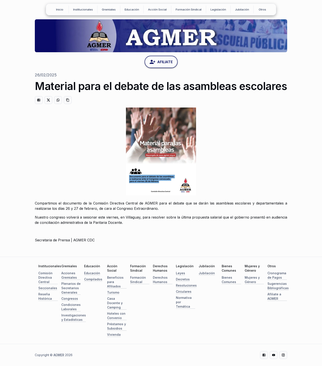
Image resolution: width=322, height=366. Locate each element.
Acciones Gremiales (69, 275)
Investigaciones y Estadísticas (73, 317)
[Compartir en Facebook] (39, 100)
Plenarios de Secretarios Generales (71, 288)
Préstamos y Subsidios (116, 326)
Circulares (183, 291)
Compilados (93, 279)
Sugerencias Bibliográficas (278, 286)
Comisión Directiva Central (45, 277)
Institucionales (83, 9)
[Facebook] (264, 355)
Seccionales (47, 288)
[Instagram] (283, 355)
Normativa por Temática (184, 302)
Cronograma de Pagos (276, 275)
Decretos (183, 279)
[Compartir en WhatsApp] (58, 100)
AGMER (58, 355)
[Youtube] (274, 355)
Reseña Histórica (45, 296)
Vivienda (114, 334)
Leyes (180, 273)
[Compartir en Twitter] (48, 100)
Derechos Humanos (160, 280)
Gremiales (109, 9)
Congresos (69, 298)
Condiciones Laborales (71, 307)
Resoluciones (186, 285)
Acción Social (157, 9)
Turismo (113, 292)
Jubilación (242, 9)
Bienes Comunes (229, 280)
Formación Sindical (189, 9)
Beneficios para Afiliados (115, 282)
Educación (132, 9)
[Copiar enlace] (68, 100)
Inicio (59, 9)
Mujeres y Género (252, 280)
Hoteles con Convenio (116, 316)
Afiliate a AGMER (274, 296)
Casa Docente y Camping (115, 303)
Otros (262, 9)
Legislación (218, 9)
